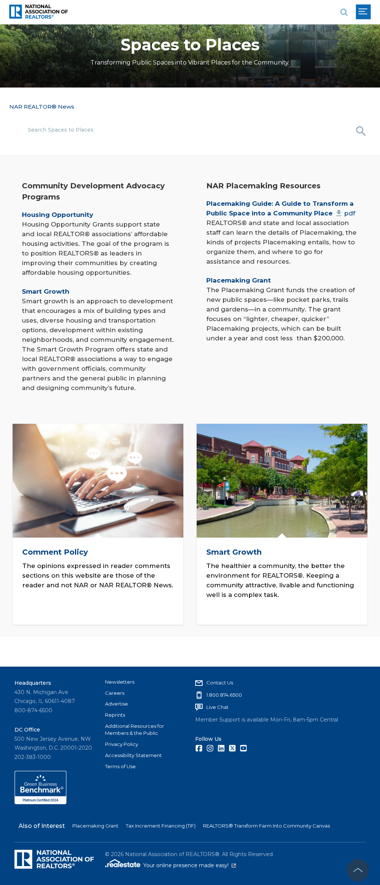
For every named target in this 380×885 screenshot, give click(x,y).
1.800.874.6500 (224, 695)
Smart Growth (234, 552)
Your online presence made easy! (189, 865)
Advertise (116, 704)
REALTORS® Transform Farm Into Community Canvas (266, 826)
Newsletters (119, 682)
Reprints (115, 715)
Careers (114, 693)
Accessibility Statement (133, 755)
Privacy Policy (121, 744)
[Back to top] (358, 870)
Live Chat (217, 707)
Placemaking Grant (95, 826)
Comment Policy (55, 552)
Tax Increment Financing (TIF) (161, 826)
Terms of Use (120, 766)
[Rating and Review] (40, 802)
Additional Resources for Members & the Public (134, 729)
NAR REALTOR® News (41, 106)
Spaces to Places (190, 45)
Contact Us (219, 683)
